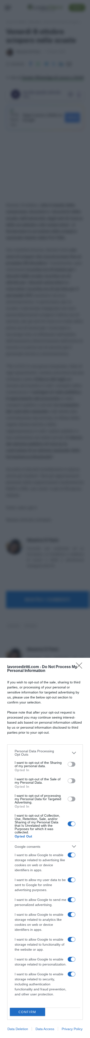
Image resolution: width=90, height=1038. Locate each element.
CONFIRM (27, 1012)
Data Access (45, 1029)
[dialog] (45, 848)
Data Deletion (17, 1029)
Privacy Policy (72, 1029)
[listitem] (45, 752)
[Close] (80, 667)
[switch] (71, 764)
